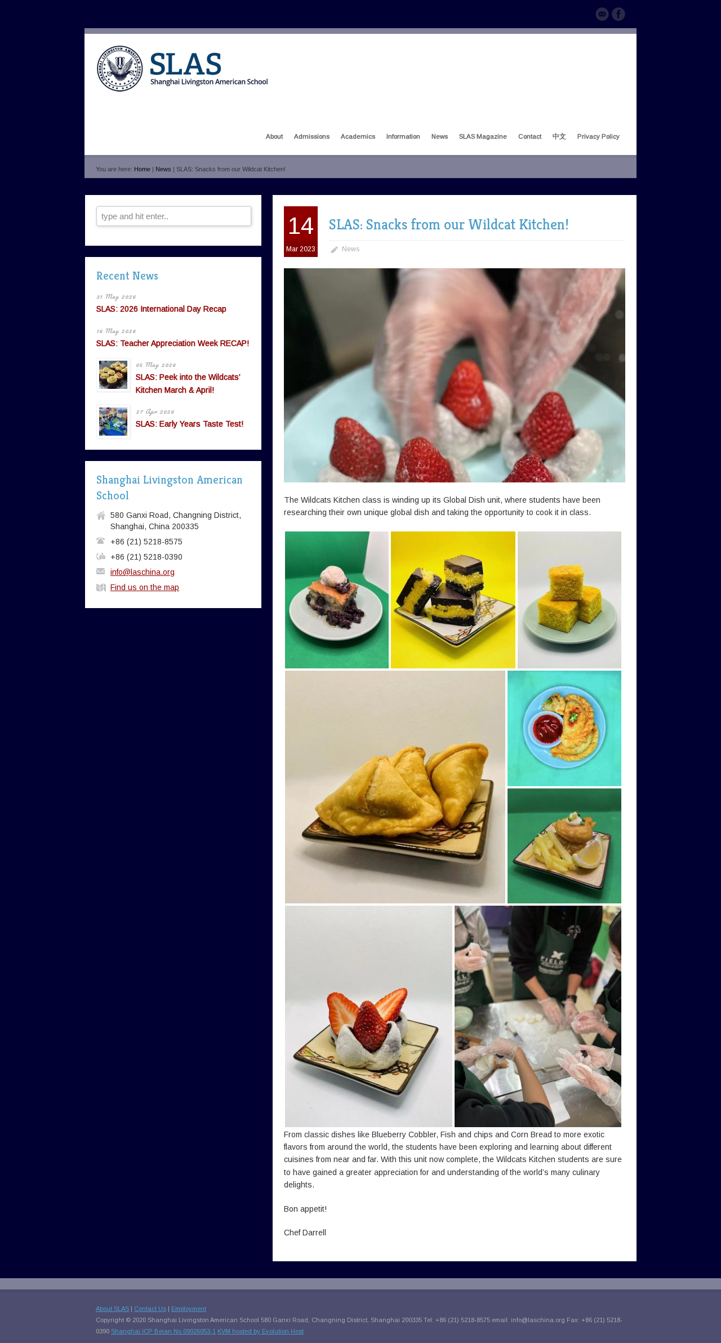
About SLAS (112, 1308)
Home (142, 169)
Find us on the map (144, 587)
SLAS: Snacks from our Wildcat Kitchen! (449, 224)
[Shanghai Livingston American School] (182, 89)
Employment (188, 1308)
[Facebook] (618, 15)
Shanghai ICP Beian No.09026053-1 (163, 1331)
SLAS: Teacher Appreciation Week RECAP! (172, 343)
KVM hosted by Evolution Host (260, 1331)
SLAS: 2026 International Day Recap (161, 308)
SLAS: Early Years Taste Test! (189, 423)
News (163, 169)
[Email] (602, 15)
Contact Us (150, 1308)
